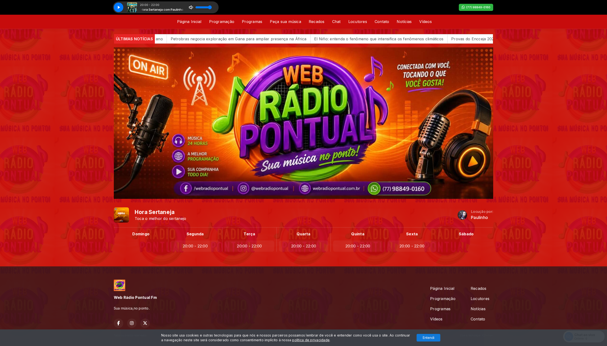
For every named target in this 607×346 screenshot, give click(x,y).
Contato (382, 21)
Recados (317, 21)
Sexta (412, 234)
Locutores (357, 21)
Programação (222, 21)
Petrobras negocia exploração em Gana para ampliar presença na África (190, 38)
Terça (249, 234)
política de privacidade (311, 340)
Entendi (428, 338)
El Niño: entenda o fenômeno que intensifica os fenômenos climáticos (330, 38)
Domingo (140, 234)
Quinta (357, 234)
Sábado (466, 234)
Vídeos (425, 21)
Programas (252, 21)
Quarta (303, 234)
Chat (336, 21)
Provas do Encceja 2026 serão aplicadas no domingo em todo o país (466, 38)
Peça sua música (285, 21)
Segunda (195, 234)
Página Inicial (189, 21)
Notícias (404, 21)
